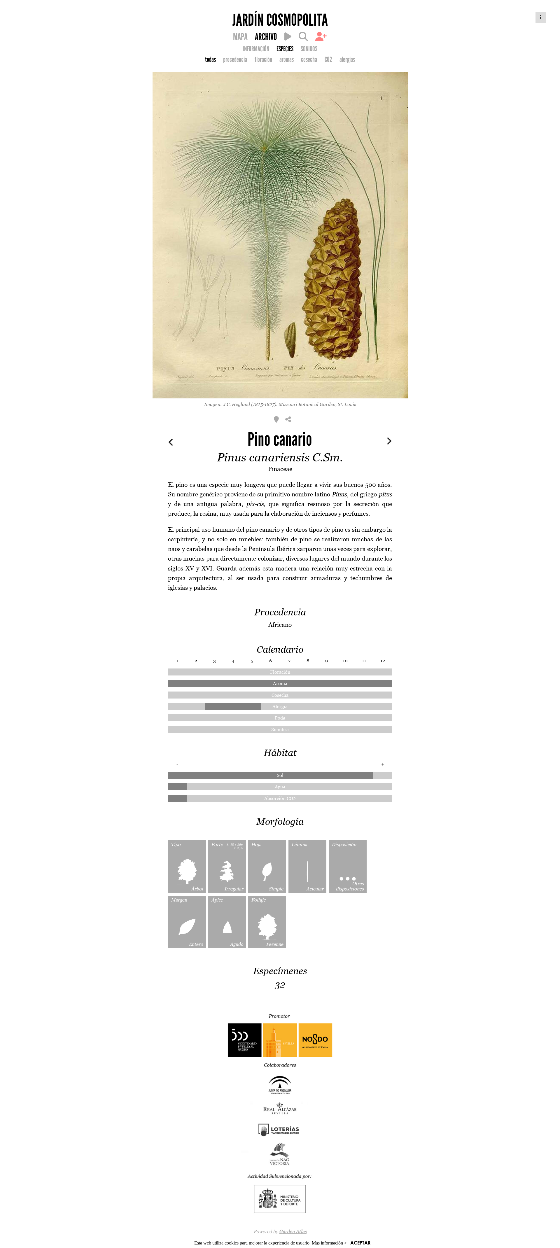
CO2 (328, 59)
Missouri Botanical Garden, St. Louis (317, 404)
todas (210, 59)
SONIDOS (309, 49)
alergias (347, 59)
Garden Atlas (293, 1231)
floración (263, 59)
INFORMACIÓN (256, 49)
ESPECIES (284, 49)
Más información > (329, 1242)
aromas (286, 59)
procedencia (235, 59)
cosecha (309, 59)
